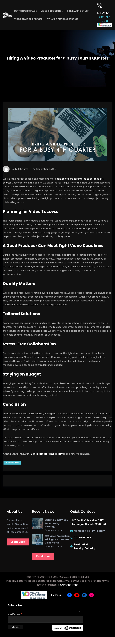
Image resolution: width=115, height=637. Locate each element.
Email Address (15, 614)
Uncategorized (12, 462)
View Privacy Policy (68, 584)
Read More (43, 556)
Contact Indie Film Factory (47, 453)
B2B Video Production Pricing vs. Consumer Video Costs (57, 539)
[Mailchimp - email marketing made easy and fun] (67, 628)
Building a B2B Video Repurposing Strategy (56, 523)
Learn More (18, 542)
